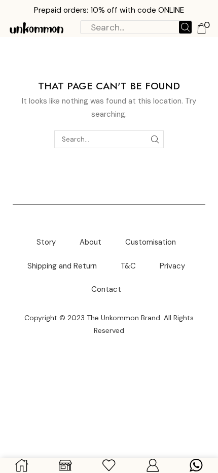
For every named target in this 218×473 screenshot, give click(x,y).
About (90, 242)
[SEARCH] (155, 139)
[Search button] (185, 27)
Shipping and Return (62, 266)
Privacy (172, 266)
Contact (106, 289)
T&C (128, 266)
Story (46, 242)
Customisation (150, 242)
